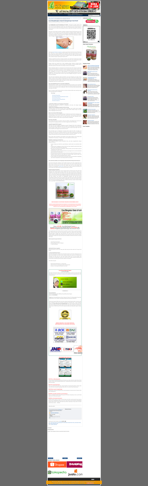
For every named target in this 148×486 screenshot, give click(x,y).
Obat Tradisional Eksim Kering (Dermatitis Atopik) (60, 96)
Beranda (65, 458)
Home (49, 13)
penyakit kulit (61, 166)
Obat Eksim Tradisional (56, 100)
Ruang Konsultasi (67, 13)
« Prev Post (50, 458)
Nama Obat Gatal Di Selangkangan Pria (57, 422)
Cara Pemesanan (54, 13)
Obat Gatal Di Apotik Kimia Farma (69, 422)
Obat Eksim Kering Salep (56, 95)
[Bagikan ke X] (64, 421)
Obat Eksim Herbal (91, 96)
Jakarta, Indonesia (54, 424)
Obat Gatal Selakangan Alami (53, 423)
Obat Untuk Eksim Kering (56, 97)
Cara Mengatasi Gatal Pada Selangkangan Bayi (92, 78)
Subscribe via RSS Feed (54, 412)
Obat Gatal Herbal (78, 422)
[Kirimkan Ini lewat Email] (62, 421)
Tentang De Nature (75, 13)
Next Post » (79, 458)
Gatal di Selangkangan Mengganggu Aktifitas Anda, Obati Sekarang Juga (93, 66)
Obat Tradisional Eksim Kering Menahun (58, 99)
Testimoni (60, 13)
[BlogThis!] (63, 421)
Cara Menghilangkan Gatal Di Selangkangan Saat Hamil (63, 20)
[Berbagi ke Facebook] (65, 421)
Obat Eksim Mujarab (91, 120)
